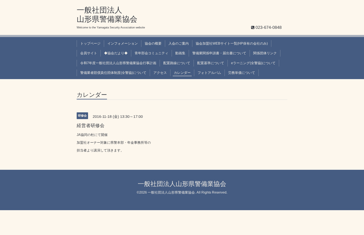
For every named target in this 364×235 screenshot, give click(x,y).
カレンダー (182, 72)
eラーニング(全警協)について (253, 63)
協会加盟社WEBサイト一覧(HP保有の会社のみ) (232, 43)
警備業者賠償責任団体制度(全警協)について (113, 72)
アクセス (160, 72)
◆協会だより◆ (116, 53)
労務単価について (241, 72)
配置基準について (210, 63)
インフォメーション (122, 43)
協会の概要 (153, 43)
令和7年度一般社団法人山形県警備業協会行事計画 (118, 63)
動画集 (180, 53)
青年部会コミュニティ (151, 53)
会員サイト (88, 53)
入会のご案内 (179, 43)
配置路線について (176, 63)
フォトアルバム (209, 72)
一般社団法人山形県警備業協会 (182, 183)
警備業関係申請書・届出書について (219, 53)
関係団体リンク (265, 53)
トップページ (90, 43)
